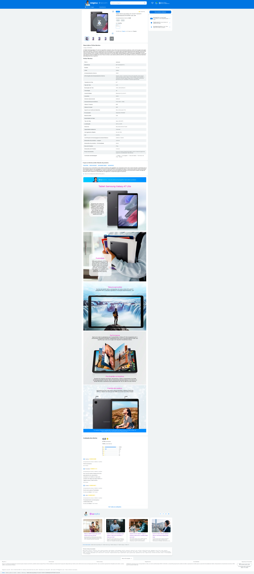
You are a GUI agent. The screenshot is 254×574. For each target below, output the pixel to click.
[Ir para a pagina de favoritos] (152, 3)
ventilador (145, 551)
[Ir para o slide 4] (100, 34)
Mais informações (126, 558)
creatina (84, 551)
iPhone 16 (95, 550)
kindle (100, 551)
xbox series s (135, 551)
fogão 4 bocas (148, 552)
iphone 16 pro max (146, 550)
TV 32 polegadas (86, 553)
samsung (118, 62)
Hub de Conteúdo (104, 550)
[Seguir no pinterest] (169, 514)
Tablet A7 (127, 544)
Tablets (19, 572)
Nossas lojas (51, 561)
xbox (162, 550)
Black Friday (85, 550)
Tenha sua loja (100, 561)
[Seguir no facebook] (163, 514)
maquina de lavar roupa (115, 552)
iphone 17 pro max (106, 551)
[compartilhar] (112, 33)
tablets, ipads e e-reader (11, 572)
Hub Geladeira (118, 550)
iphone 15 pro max (115, 551)
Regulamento (148, 561)
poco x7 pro (158, 550)
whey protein (90, 551)
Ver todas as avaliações (114, 507)
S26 (99, 550)
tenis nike (107, 552)
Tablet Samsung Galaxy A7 (96, 544)
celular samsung (123, 551)
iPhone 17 (90, 550)
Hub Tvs (123, 550)
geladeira (153, 550)
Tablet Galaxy (121, 544)
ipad (128, 552)
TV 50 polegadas (167, 552)
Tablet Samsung (106, 544)
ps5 (136, 550)
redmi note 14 (101, 552)
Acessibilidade (196, 561)
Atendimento (102, 7)
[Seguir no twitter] (160, 514)
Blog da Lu (4, 561)
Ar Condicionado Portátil (165, 551)
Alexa (162, 552)
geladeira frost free (140, 552)
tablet (84, 552)
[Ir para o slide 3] (99, 34)
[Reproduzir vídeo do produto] (99, 23)
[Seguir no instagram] (166, 514)
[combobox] (128, 3)
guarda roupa (132, 552)
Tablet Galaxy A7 (114, 544)
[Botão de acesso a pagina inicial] (91, 3)
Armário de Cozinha (156, 552)
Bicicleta (88, 552)
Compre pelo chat (245, 564)
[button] (144, 3)
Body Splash (93, 552)
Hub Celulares (111, 550)
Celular (157, 551)
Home (3, 572)
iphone (165, 550)
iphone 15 (128, 550)
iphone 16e (129, 551)
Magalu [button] (123, 31)
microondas (96, 551)
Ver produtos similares (160, 12)
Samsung (24, 572)
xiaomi (140, 551)
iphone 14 (133, 550)
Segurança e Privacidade (247, 561)
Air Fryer (140, 550)
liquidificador (123, 552)
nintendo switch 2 (151, 551)
